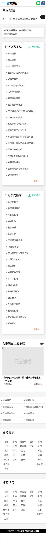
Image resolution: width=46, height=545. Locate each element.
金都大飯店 (13, 285)
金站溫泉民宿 (14, 259)
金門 (40, 446)
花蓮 (31, 442)
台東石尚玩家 (14, 272)
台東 (31, 446)
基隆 (6, 442)
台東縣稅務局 (14, 162)
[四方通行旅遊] (12, 4)
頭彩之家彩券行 (15, 149)
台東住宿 (30, 420)
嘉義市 (23, 442)
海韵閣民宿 (13, 215)
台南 (23, 451)
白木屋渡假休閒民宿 (17, 317)
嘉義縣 (23, 446)
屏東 (23, 460)
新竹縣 (6, 464)
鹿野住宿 (30, 400)
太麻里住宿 (8, 407)
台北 (6, 446)
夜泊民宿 (12, 298)
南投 (15, 455)
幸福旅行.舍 (13, 247)
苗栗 (15, 442)
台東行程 (7, 400)
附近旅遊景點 (11, 30)
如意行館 (12, 234)
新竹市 (6, 460)
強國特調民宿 (14, 208)
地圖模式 (36, 47)
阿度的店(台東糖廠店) (18, 156)
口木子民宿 (13, 279)
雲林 (15, 460)
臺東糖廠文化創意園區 (18, 124)
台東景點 (7, 420)
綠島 (40, 460)
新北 (6, 451)
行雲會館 (12, 227)
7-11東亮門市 (14, 66)
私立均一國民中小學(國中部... (21, 143)
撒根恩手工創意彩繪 (17, 130)
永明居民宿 (13, 202)
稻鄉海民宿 (13, 311)
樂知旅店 (12, 266)
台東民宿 (30, 413)
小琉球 (40, 464)
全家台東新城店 (15, 105)
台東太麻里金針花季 (34, 407)
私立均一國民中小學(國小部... (21, 137)
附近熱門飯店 (27, 30)
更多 (42, 344)
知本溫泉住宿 (9, 413)
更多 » (36, 181)
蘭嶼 (40, 455)
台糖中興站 (13, 79)
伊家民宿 (12, 323)
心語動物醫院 (14, 92)
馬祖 (40, 451)
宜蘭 (6, 468)
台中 (15, 446)
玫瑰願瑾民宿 (14, 291)
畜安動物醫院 (14, 98)
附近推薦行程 (11, 34)
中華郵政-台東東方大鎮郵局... (21, 111)
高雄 (23, 455)
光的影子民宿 (14, 304)
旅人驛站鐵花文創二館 (18, 253)
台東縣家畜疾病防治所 (18, 73)
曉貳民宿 (12, 221)
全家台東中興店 (15, 117)
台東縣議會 (13, 175)
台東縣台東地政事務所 (18, 169)
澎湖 (40, 442)
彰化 (15, 451)
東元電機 (12, 53)
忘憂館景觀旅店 (15, 240)
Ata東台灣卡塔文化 (16, 85)
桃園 (6, 455)
